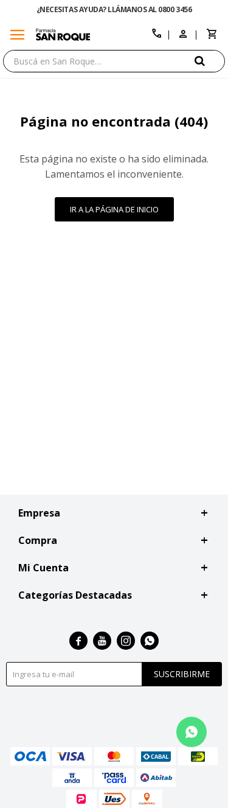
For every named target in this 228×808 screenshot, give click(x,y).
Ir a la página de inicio (114, 209)
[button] (210, 60)
